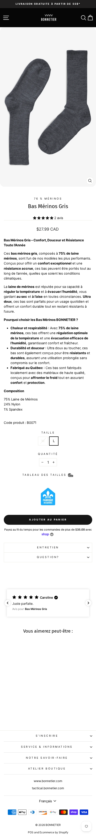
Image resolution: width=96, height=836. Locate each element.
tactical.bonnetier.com (48, 788)
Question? (48, 557)
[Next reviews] (88, 603)
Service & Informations (47, 746)
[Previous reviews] (7, 603)
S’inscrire (47, 735)
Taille (48, 432)
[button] (48, 603)
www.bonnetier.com (48, 781)
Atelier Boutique (47, 768)
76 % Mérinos (48, 198)
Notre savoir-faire (47, 757)
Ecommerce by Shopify (54, 832)
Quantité (48, 454)
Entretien (48, 547)
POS (30, 832)
